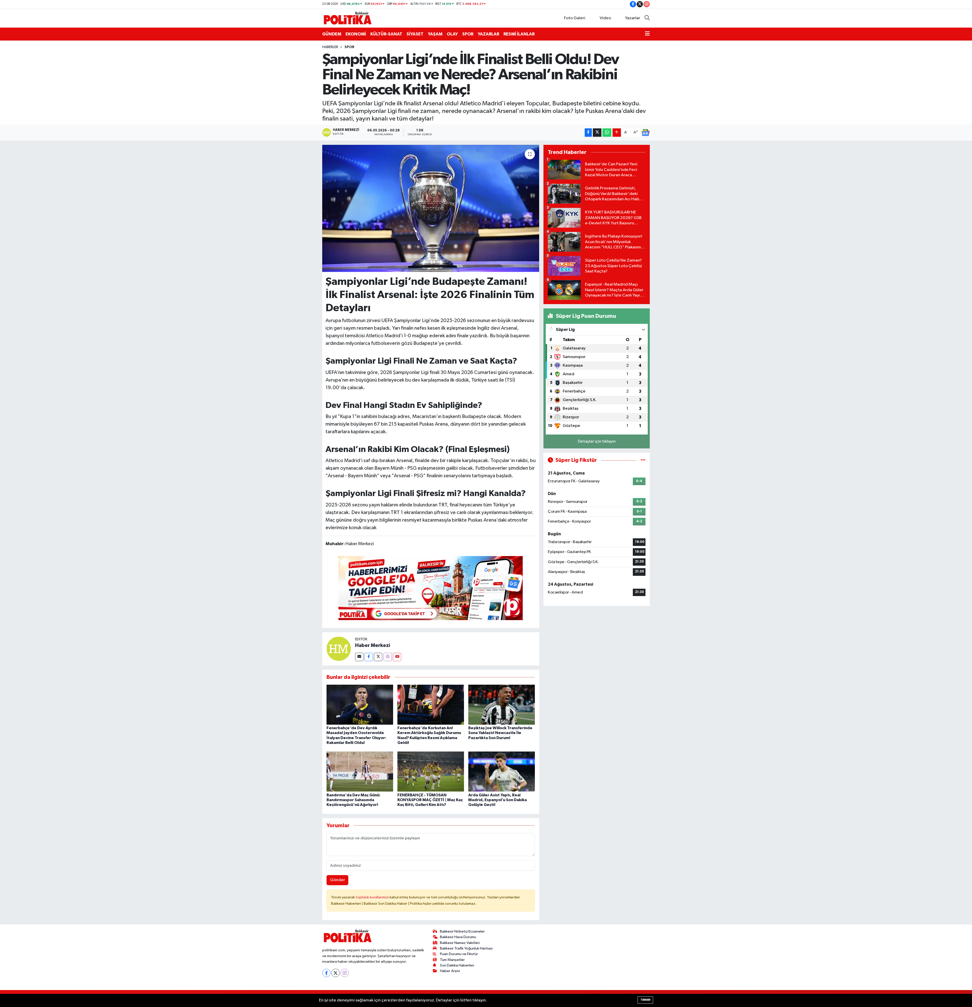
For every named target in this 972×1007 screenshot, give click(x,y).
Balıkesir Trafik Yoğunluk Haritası (466, 948)
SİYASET (415, 34)
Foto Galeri (574, 18)
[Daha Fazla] (617, 132)
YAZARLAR (488, 34)
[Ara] (647, 18)
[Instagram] (387, 657)
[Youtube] (397, 657)
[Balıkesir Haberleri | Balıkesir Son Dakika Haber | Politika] (347, 18)
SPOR (467, 34)
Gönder (337, 880)
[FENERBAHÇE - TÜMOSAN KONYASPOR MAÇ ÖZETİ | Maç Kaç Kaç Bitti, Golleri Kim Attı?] (430, 771)
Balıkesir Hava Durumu (458, 937)
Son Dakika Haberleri (457, 965)
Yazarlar (632, 18)
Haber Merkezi (372, 645)
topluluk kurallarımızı (373, 897)
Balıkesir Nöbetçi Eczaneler (462, 931)
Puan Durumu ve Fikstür (459, 954)
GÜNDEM (331, 34)
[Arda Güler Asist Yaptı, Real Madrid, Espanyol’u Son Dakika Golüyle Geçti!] (501, 771)
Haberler (330, 47)
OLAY (452, 34)
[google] (430, 587)
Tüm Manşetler (452, 960)
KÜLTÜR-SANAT (386, 34)
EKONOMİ (356, 34)
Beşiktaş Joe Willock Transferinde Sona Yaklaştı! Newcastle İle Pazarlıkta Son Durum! (500, 733)
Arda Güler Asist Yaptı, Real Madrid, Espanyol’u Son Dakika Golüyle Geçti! (497, 800)
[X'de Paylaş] (597, 132)
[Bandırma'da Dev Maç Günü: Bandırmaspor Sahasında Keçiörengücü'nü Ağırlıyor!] (360, 771)
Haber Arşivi (450, 971)
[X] (335, 973)
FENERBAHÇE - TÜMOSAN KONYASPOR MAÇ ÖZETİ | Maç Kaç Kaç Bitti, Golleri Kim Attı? (430, 800)
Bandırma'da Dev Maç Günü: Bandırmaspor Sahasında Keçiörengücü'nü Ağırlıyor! (353, 800)
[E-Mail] (359, 657)
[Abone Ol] (645, 132)
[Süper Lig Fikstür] (643, 460)
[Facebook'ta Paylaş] (588, 132)
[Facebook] (368, 657)
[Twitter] (378, 657)
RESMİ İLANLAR (519, 34)
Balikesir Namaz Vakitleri (460, 943)
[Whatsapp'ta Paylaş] (606, 132)
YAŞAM (435, 34)
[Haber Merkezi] (339, 648)
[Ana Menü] (647, 34)
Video (605, 18)
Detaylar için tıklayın (597, 441)
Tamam (645, 999)
